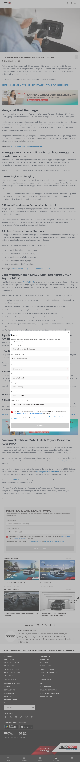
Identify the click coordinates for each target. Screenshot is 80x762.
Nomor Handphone (18, 354)
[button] (40, 332)
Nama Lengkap (16, 345)
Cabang (14, 383)
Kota (13, 374)
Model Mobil (15, 392)
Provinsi (14, 365)
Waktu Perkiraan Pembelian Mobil (22, 401)
